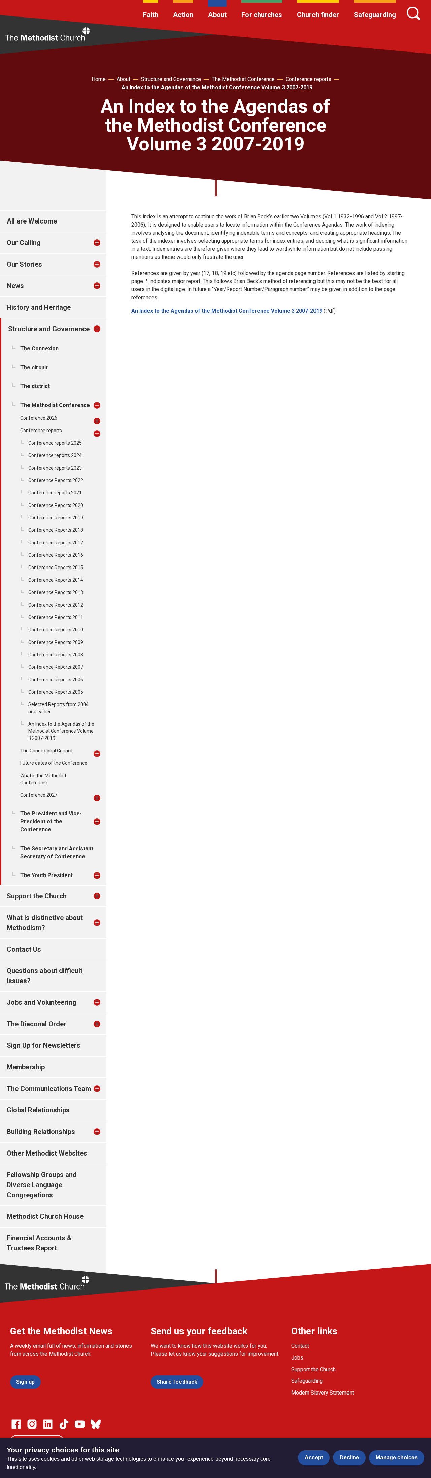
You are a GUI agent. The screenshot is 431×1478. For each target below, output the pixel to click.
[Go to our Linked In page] (48, 1424)
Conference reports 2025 (55, 443)
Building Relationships (41, 1132)
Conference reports (308, 79)
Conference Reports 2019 (55, 517)
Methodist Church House (45, 1216)
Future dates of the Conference (53, 763)
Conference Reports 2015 (55, 567)
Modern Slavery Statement (322, 1392)
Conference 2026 (38, 418)
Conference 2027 (38, 795)
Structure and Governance (171, 79)
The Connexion (39, 348)
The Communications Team (49, 1089)
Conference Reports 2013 (55, 592)
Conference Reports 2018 (55, 530)
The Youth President (46, 875)
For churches (261, 15)
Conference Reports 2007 (55, 667)
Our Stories (24, 264)
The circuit (34, 367)
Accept (314, 1457)
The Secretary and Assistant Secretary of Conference (56, 852)
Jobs (297, 1357)
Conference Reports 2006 (55, 679)
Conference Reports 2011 (55, 617)
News (15, 286)
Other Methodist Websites (47, 1153)
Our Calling (24, 243)
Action (183, 15)
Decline (349, 1457)
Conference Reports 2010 (55, 629)
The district (35, 386)
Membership (26, 1067)
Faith (150, 15)
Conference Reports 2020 (55, 505)
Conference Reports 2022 (55, 480)
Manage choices (397, 1457)
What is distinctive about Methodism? (45, 923)
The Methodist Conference (243, 79)
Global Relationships (38, 1110)
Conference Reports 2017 (55, 542)
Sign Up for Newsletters (43, 1045)
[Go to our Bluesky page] (96, 1424)
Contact (300, 1346)
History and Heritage (39, 307)
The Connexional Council (46, 750)
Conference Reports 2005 (55, 692)
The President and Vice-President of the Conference (51, 821)
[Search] (413, 13)
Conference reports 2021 (55, 492)
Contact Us (24, 949)
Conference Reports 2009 (55, 642)
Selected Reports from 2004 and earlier (58, 708)
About (217, 15)
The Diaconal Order (36, 1024)
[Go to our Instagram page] (32, 1424)
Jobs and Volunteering (41, 1002)
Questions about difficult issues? (44, 976)
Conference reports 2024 (55, 455)
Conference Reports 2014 (55, 580)
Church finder (318, 15)
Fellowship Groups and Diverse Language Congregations (42, 1185)
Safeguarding (375, 15)
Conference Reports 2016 (55, 555)
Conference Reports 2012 (55, 605)
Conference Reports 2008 (55, 654)
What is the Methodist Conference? (43, 779)
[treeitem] (104, 242)
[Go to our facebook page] (16, 1424)
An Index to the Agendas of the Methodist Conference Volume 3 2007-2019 (217, 87)
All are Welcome (32, 221)
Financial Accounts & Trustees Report (39, 1243)
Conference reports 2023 (55, 468)
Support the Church (37, 896)
